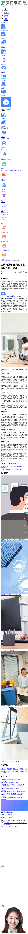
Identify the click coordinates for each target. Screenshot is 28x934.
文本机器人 (4, 55)
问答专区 (6, 18)
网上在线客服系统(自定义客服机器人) (10, 793)
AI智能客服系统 (23, 771)
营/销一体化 (4, 223)
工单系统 (3, 118)
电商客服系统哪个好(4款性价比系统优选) (11, 706)
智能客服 (16, 771)
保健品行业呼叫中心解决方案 (13, 469)
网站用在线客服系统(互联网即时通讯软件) (12, 797)
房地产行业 (4, 191)
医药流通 (12, 170)
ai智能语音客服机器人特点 (8, 782)
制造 (2, 158)
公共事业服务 (4, 212)
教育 (2, 200)
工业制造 (9, 159)
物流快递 (3, 179)
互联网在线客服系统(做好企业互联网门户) (12, 779)
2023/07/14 (3, 781)
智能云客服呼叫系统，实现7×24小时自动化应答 (13, 539)
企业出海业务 (4, 259)
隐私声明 (3, 826)
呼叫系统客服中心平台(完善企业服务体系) (12, 785)
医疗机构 (17, 170)
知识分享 (6, 16)
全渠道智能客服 (5, 250)
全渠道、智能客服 (17, 296)
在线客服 (3, 38)
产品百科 (6, 20)
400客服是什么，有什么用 (7, 650)
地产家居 (3, 189)
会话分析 (3, 80)
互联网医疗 (6, 170)
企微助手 (3, 126)
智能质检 (3, 72)
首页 (2, 260)
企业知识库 (4, 64)
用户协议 (8, 826)
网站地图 (14, 826)
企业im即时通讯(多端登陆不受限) (9, 784)
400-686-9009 (10, 817)
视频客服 (3, 46)
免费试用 (3, 6)
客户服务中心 (4, 232)
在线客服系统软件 (12, 768)
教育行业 (3, 202)
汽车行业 (3, 147)
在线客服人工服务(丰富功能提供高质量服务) (12, 794)
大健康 (2, 168)
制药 (21, 170)
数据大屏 (3, 95)
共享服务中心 (4, 241)
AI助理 (2, 88)
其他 (2, 211)
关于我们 (6, 12)
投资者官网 (7, 13)
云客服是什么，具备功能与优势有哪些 (11, 595)
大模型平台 (4, 109)
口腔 (2, 170)
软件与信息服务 (5, 138)
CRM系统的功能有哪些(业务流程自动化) (11, 788)
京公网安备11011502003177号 (12, 823)
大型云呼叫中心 (5, 773)
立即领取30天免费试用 (7, 812)
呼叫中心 (3, 30)
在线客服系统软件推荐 (8, 771)
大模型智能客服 (21, 768)
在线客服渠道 (4, 768)
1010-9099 (9, 814)
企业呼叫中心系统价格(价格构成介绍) (10, 791)
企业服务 (3, 137)
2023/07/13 (3, 787)
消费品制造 (4, 159)
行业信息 (6, 15)
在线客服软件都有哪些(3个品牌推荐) (10, 761)
